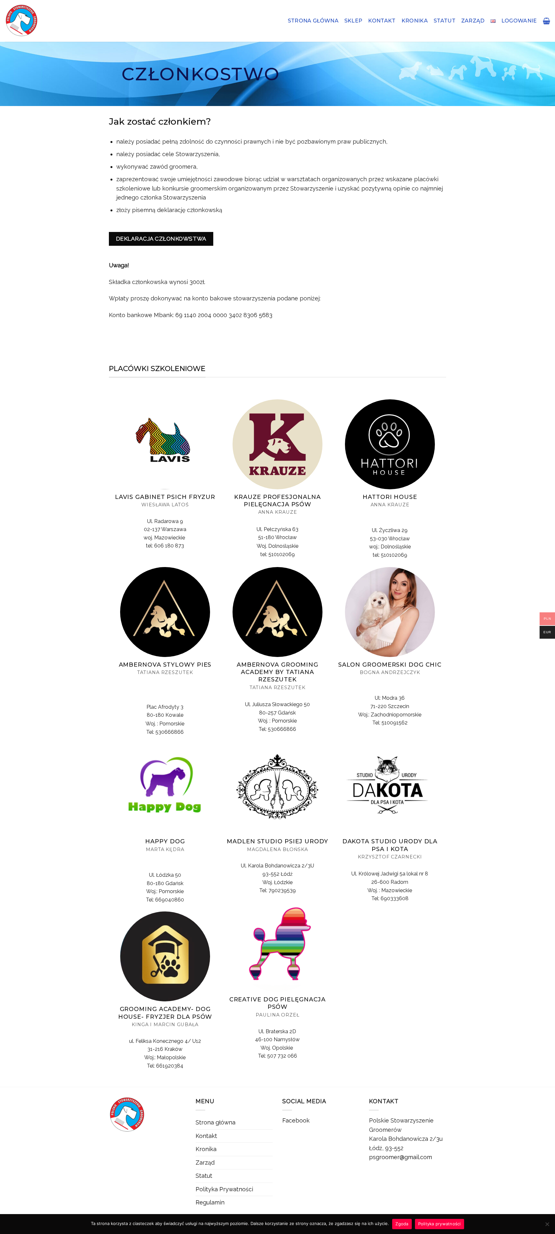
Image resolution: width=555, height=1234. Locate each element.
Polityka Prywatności (224, 1189)
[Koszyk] (546, 21)
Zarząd (473, 21)
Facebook (296, 1120)
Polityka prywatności (439, 1223)
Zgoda (401, 1223)
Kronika (414, 21)
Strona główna (313, 21)
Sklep (353, 21)
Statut (444, 21)
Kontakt (381, 21)
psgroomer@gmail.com (400, 1157)
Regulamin (210, 1202)
